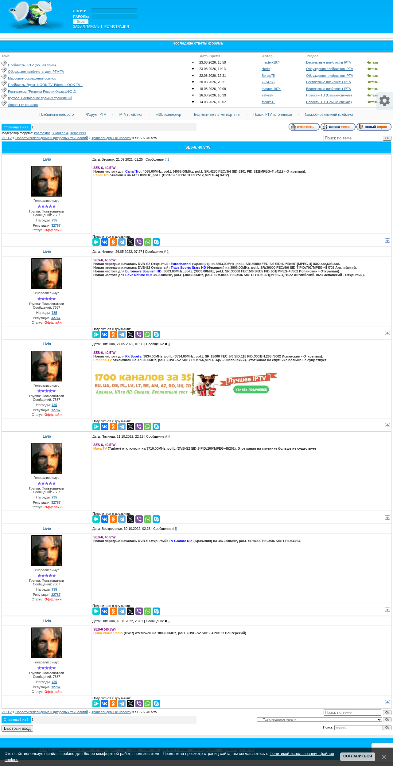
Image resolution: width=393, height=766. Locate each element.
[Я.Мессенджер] (96, 242)
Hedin (266, 69)
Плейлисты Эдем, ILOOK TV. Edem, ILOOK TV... (45, 85)
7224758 (268, 82)
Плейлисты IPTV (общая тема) (32, 65)
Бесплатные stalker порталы (217, 114)
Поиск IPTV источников (272, 114)
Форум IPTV (96, 114)
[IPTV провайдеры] (185, 395)
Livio (47, 159)
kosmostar (42, 133)
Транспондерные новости (111, 138)
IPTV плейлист (130, 114)
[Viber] (139, 242)
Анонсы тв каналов (23, 105)
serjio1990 (78, 133)
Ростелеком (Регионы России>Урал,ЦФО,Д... (43, 91)
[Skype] (156, 242)
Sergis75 (268, 75)
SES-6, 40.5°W (146, 138)
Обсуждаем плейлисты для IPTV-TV (36, 71)
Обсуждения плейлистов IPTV (329, 69)
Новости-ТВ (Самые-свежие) (329, 95)
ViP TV (7, 138)
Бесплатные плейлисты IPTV (328, 62)
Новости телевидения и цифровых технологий (51, 138)
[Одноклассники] (113, 242)
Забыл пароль (86, 26)
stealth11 (268, 102)
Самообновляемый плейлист (329, 114)
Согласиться (357, 756)
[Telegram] (122, 242)
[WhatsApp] (147, 242)
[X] (130, 242)
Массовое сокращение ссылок (32, 78)
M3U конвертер (168, 114)
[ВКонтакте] (104, 242)
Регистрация (116, 26)
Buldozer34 (60, 133)
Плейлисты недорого (56, 114)
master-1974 (271, 62)
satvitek (267, 95)
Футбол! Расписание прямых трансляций (40, 98)
